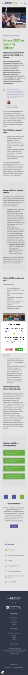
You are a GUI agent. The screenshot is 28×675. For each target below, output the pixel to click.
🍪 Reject (9, 349)
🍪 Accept (19, 349)
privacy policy (12, 330)
